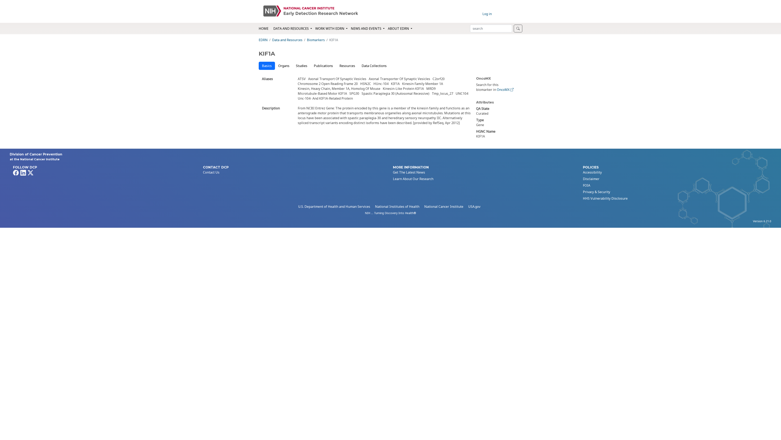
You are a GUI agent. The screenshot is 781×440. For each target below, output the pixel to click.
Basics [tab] (267, 66)
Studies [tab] (301, 66)
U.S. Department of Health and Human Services (334, 206)
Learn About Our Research (413, 179)
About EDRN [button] (399, 28)
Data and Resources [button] (291, 28)
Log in (487, 14)
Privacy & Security (596, 192)
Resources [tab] (347, 66)
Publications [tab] (323, 66)
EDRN (263, 40)
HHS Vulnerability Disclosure (605, 198)
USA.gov (474, 206)
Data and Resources (287, 40)
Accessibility (592, 172)
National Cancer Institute (443, 206)
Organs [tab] (283, 66)
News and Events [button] (366, 28)
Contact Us (211, 172)
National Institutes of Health (397, 206)
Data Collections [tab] (374, 66)
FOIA (586, 185)
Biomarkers (316, 40)
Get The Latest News (409, 172)
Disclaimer (591, 179)
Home (263, 28)
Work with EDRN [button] (330, 28)
